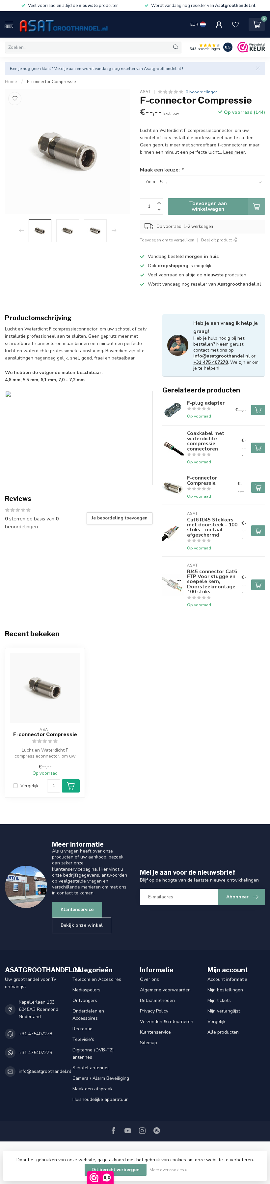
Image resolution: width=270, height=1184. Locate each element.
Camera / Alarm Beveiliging (100, 1078)
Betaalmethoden (157, 1000)
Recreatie (82, 1029)
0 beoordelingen (202, 92)
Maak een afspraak (92, 1089)
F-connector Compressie (51, 82)
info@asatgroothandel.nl (221, 356)
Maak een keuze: (161, 169)
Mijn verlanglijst (223, 1011)
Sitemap (148, 1043)
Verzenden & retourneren (166, 1021)
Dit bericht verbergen (116, 1170)
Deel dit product (217, 240)
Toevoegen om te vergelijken (167, 240)
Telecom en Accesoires (96, 979)
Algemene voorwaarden (165, 990)
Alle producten (223, 1032)
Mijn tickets (219, 1000)
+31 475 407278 (210, 362)
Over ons (149, 979)
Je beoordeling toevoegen (120, 518)
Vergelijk (29, 785)
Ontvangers (84, 1000)
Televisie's (83, 1039)
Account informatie (227, 979)
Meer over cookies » (168, 1169)
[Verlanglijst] (235, 24)
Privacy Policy (154, 1011)
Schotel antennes (91, 1068)
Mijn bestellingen (225, 990)
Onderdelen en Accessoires (88, 1014)
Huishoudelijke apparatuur (100, 1099)
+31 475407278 (35, 1034)
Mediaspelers (86, 990)
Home (11, 82)
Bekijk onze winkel (82, 925)
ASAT (145, 92)
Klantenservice (77, 909)
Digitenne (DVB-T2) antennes (93, 1053)
